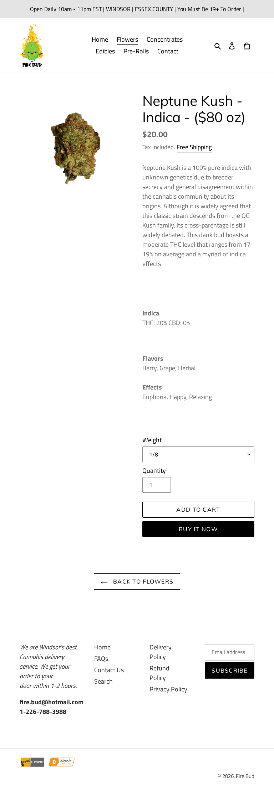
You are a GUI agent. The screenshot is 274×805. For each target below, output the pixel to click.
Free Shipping (194, 147)
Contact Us (109, 670)
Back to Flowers (142, 581)
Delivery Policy (160, 652)
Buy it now (198, 529)
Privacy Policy (168, 689)
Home (102, 647)
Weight (152, 440)
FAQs (101, 658)
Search (103, 681)
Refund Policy (159, 673)
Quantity (154, 470)
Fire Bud (245, 776)
